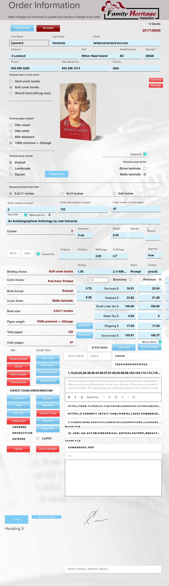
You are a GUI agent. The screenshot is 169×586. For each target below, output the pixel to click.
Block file (72, 426)
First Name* (17, 36)
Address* (16, 49)
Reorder (135, 228)
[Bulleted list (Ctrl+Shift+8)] (122, 397)
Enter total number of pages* (75, 202)
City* (84, 49)
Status (134, 265)
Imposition (83, 228)
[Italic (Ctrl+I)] (75, 397)
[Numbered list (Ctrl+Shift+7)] (116, 397)
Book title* (13, 214)
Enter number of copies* (21, 203)
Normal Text (92, 397)
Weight (116, 228)
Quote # (155, 23)
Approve (152, 249)
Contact (152, 265)
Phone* (15, 62)
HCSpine (65, 249)
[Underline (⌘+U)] (82, 397)
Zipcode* (150, 49)
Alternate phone (70, 62)
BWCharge (101, 249)
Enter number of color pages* (128, 202)
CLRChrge (118, 249)
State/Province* (128, 49)
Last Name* (58, 36)
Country (117, 62)
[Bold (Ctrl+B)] (69, 397)
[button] (48, 372)
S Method (151, 229)
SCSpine (82, 249)
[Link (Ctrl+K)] (133, 397)
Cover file (73, 441)
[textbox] (113, 384)
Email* (97, 36)
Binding (82, 265)
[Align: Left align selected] (109, 397)
